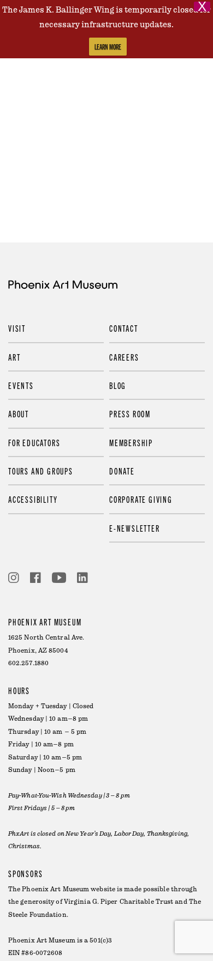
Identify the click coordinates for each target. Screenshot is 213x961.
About (18, 413)
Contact (123, 328)
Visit (17, 328)
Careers (124, 356)
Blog (117, 385)
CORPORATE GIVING (141, 499)
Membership (131, 442)
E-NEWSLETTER (134, 527)
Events (21, 385)
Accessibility (32, 499)
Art (14, 356)
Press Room (130, 413)
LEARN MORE (107, 46)
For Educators (34, 442)
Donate (122, 470)
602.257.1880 (28, 663)
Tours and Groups (40, 470)
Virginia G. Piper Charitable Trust (118, 902)
